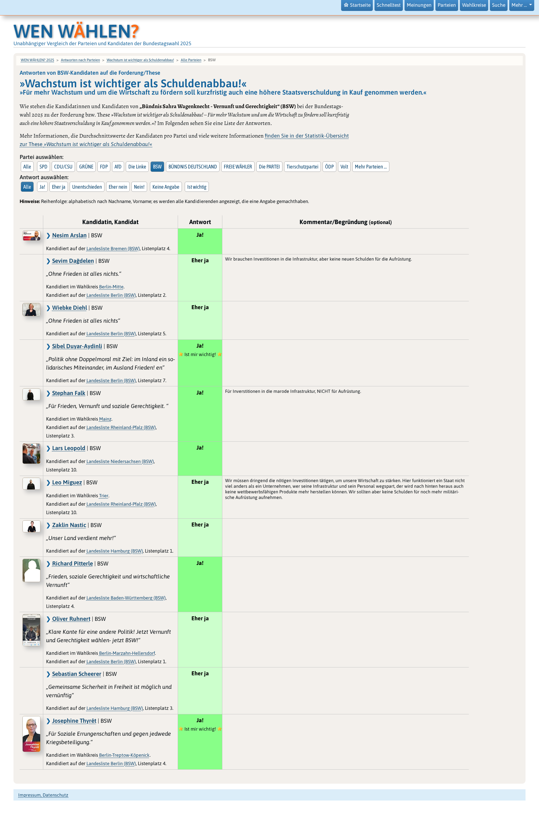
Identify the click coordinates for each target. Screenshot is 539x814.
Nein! (139, 187)
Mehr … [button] (519, 5)
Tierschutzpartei (302, 166)
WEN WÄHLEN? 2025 (37, 60)
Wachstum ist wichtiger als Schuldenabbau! (140, 60)
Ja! (42, 187)
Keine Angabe (165, 187)
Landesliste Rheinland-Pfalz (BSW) (121, 427)
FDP (104, 166)
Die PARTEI (269, 166)
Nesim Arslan (69, 235)
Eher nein (118, 187)
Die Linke (137, 166)
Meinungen (419, 5)
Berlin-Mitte (111, 286)
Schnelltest (389, 5)
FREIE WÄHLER (238, 166)
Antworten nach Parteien (80, 60)
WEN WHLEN (76, 31)
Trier (103, 495)
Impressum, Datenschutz (43, 794)
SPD (43, 166)
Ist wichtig (196, 187)
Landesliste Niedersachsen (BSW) (120, 461)
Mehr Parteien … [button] (371, 166)
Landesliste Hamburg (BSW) (114, 551)
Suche (498, 5)
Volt (344, 166)
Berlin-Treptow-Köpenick (124, 755)
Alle (27, 166)
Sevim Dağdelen (73, 260)
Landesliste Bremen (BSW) (113, 248)
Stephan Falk (68, 392)
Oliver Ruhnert (71, 618)
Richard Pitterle (72, 563)
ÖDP (329, 166)
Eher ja (58, 187)
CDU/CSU (63, 166)
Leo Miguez (67, 482)
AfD (118, 166)
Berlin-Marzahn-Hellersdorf (127, 653)
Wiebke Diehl (69, 307)
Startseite (360, 5)
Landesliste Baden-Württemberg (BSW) (126, 598)
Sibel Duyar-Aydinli (77, 346)
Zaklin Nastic (69, 524)
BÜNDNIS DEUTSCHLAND (192, 166)
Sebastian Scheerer (76, 673)
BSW (157, 166)
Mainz (105, 419)
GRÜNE (86, 166)
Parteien (447, 5)
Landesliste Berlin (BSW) (111, 295)
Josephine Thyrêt (74, 720)
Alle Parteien (191, 60)
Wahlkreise (474, 5)
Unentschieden (87, 187)
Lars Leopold (68, 447)
